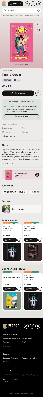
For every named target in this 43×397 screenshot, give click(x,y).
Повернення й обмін (29, 358)
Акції (24, 342)
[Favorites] (33, 3)
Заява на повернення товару (11, 381)
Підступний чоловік (29, 230)
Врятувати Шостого (8, 230)
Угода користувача (10, 374)
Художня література (13, 15)
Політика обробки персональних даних (30, 375)
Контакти (7, 362)
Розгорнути (7, 163)
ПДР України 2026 (11, 277)
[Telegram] (37, 326)
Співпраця (7, 346)
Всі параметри (8, 136)
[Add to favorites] (38, 93)
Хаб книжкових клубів (11, 338)
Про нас (6, 342)
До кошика (19, 93)
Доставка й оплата (10, 358)
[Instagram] (32, 326)
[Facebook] (26, 326)
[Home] (5, 3)
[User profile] (27, 3)
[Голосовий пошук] (38, 10)
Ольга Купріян (8, 71)
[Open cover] (21, 42)
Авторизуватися (21, 116)
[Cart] (38, 3)
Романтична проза (31, 15)
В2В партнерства (28, 338)
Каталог (17, 4)
